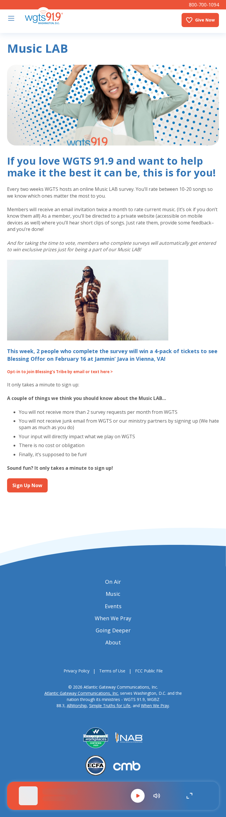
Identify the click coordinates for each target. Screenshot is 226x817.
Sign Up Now (27, 485)
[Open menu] (11, 18)
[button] (138, 796)
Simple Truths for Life (109, 705)
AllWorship (77, 705)
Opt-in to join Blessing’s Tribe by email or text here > (60, 371)
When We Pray (155, 705)
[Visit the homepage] (44, 15)
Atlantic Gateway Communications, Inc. (81, 693)
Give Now (205, 20)
